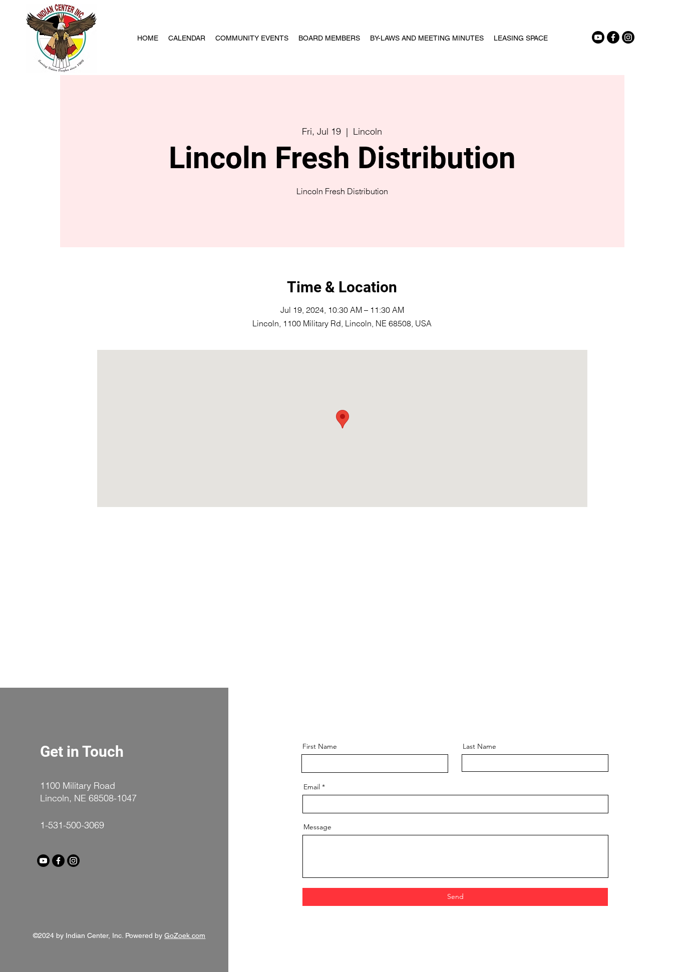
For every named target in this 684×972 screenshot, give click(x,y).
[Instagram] (628, 37)
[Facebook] (613, 37)
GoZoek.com (184, 935)
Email (311, 786)
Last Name (479, 746)
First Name (319, 746)
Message (317, 826)
